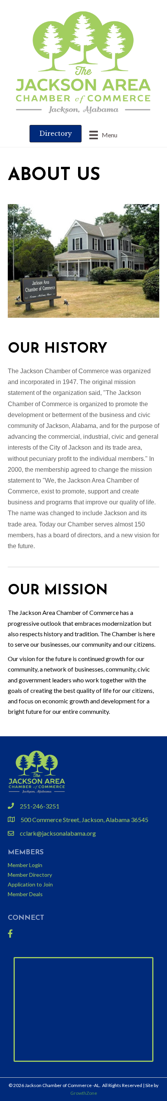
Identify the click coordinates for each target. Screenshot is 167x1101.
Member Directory (30, 874)
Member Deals (25, 894)
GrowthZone (83, 1093)
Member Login (25, 865)
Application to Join (30, 884)
